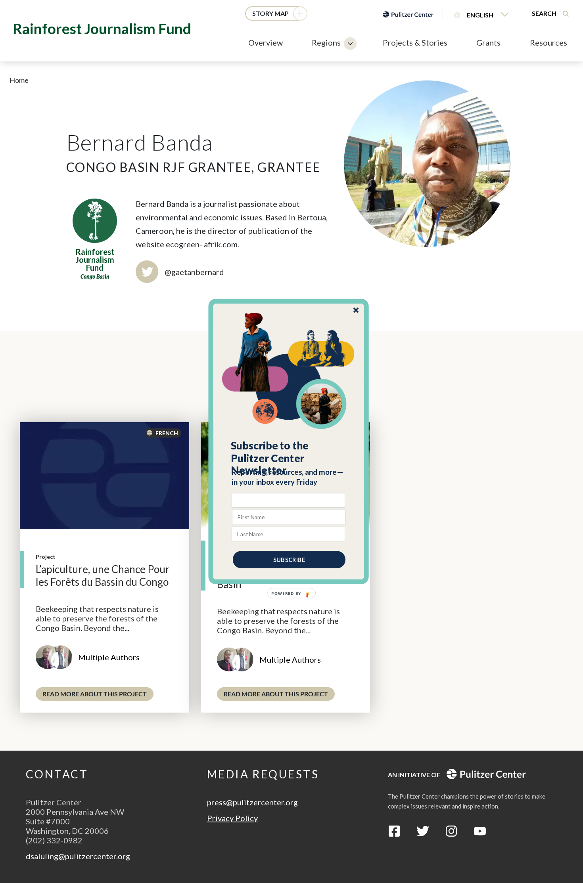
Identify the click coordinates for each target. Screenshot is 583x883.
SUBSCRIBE (289, 559)
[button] (289, 458)
